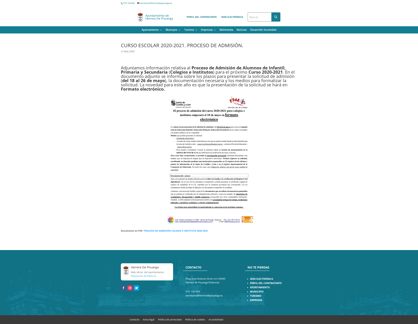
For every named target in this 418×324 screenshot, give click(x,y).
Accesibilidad (216, 319)
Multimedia (226, 30)
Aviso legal (148, 319)
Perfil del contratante (202, 16)
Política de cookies (195, 319)
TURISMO (255, 296)
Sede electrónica (232, 16)
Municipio (171, 30)
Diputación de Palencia (143, 275)
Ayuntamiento (150, 30)
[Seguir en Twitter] (136, 288)
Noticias (242, 30)
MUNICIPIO (257, 291)
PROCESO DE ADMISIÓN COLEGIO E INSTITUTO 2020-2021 (176, 230)
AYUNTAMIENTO (260, 287)
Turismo (189, 30)
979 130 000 (129, 3)
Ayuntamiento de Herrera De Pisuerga (159, 17)
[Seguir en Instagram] (130, 288)
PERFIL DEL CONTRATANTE (266, 283)
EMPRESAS (256, 300)
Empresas (207, 30)
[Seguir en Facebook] (123, 288)
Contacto (134, 319)
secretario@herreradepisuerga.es (156, 3)
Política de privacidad (170, 319)
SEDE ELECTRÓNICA (261, 279)
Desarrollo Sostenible (263, 30)
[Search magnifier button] (275, 17)
